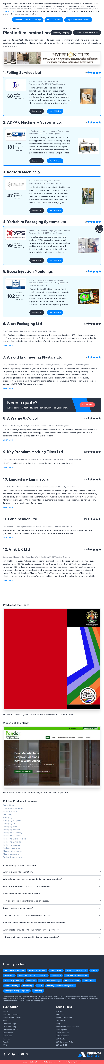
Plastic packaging (11, 854)
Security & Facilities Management (60, 986)
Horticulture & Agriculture (76, 975)
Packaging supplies (11, 845)
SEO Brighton (61, 1030)
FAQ (5, 1045)
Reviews (6, 1039)
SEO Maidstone (62, 1033)
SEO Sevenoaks (62, 1036)
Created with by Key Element (70, 1062)
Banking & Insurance (37, 970)
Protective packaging (12, 857)
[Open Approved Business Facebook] (4, 1054)
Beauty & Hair (56, 970)
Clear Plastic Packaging (13, 808)
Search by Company (61, 33)
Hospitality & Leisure (13, 980)
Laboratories (89, 980)
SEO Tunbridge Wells (64, 1042)
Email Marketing (9, 1027)
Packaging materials (12, 842)
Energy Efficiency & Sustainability (33, 975)
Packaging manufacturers (14, 839)
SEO (5, 1021)
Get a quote (87, 405)
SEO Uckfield (61, 1045)
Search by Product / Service (87, 33)
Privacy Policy (8, 11)
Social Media (8, 1033)
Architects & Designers (14, 970)
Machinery (7, 814)
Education (9, 975)
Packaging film (9, 823)
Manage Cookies (54, 20)
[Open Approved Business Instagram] (9, 1054)
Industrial (31, 980)
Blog (58, 1024)
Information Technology (50, 980)
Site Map (59, 1011)
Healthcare (56, 975)
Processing (27, 986)
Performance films (11, 848)
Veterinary (38, 991)
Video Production (10, 1030)
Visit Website (55, 111)
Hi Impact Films (10, 811)
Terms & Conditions (64, 1017)
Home (5, 1011)
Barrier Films (8, 805)
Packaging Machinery (12, 832)
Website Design (9, 1024)
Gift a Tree (7, 1036)
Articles (6, 1042)
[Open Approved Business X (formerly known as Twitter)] (27, 1054)
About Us (60, 1014)
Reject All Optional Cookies (78, 20)
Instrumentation (72, 980)
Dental (94, 970)
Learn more (36, 111)
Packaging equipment (12, 820)
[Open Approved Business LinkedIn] (18, 1054)
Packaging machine (11, 829)
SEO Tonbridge (62, 1039)
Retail (39, 986)
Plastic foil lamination (12, 851)
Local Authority (11, 986)
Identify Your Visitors (12, 1017)
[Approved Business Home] (89, 1054)
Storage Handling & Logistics (17, 991)
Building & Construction (76, 970)
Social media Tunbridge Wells (67, 1027)
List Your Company (11, 1014)
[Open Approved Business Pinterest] (13, 1054)
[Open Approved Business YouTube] (22, 1054)
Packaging (7, 817)
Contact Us (61, 1021)
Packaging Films (10, 826)
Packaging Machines (12, 836)
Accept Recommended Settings (28, 20)
